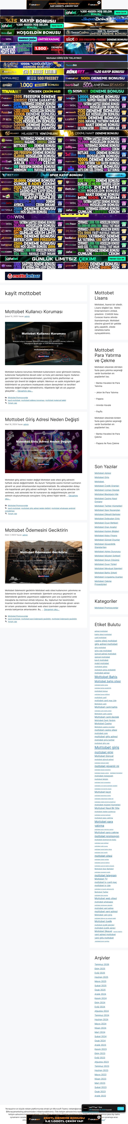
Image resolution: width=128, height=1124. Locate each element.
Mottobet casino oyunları (105, 727)
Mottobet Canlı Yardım (105, 720)
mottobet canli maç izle (105, 700)
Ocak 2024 (100, 1040)
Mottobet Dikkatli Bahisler (107, 514)
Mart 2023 (100, 1083)
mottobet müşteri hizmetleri (107, 805)
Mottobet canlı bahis (106, 707)
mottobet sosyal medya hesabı (104, 866)
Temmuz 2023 (102, 1066)
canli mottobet (100, 638)
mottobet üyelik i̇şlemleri (104, 925)
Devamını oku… (25, 391)
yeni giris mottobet (104, 938)
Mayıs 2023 (100, 1074)
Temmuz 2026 (102, 964)
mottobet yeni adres (104, 908)
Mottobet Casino (103, 723)
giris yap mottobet (103, 651)
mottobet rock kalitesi (101, 843)
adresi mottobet (101, 631)
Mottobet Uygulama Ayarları (109, 577)
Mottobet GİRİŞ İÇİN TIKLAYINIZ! (64, 58)
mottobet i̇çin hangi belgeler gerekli (106, 786)
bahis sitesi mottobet (103, 634)
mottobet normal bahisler (102, 815)
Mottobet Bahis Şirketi (106, 572)
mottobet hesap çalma (102, 773)
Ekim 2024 (100, 1002)
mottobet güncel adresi (104, 759)
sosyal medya (117, 931)
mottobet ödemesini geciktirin (64, 619)
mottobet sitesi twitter (102, 859)
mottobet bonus (101, 691)
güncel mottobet (102, 657)
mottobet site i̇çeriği (101, 852)
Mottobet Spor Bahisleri (104, 869)
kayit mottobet (14, 400)
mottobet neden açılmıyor (105, 812)
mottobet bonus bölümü (102, 694)
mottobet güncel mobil (102, 763)
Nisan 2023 (100, 1079)
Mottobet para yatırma (104, 823)
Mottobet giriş (107, 747)
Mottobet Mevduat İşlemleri (108, 568)
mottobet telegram (105, 875)
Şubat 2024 (100, 1036)
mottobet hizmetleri (116, 773)
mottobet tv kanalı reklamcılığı (104, 889)
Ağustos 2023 (102, 1062)
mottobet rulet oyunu (101, 846)
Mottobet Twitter (101, 892)
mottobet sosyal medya (102, 862)
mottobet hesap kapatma (102, 770)
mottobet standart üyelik (102, 872)
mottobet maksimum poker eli (104, 798)
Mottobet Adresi (103, 473)
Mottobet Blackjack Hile (106, 494)
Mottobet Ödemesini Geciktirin (36, 530)
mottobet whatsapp (104, 902)
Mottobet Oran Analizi (106, 527)
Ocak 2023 (100, 1091)
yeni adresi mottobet (105, 934)
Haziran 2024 (101, 1019)
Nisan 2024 (100, 1028)
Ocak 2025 (100, 990)
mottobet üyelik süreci (105, 928)
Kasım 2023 (101, 1049)
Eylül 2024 (100, 1007)
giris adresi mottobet (106, 644)
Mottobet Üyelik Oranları (107, 486)
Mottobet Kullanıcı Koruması (33, 311)
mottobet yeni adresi (106, 911)
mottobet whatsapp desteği (103, 905)
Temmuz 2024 (102, 1015)
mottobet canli (100, 698)
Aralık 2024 (100, 994)
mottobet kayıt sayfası (102, 941)
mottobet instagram (104, 776)
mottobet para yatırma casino (104, 829)
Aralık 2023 (100, 1045)
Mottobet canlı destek (107, 717)
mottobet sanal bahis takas (103, 849)
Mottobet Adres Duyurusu (108, 551)
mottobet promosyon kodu (105, 840)
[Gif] (64, 133)
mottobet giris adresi (106, 736)
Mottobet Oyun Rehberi (106, 523)
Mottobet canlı (100, 704)
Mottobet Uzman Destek (107, 490)
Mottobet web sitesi (106, 898)
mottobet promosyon (107, 836)
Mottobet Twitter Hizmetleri (108, 506)
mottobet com (101, 733)
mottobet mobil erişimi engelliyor (105, 802)
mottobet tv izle (102, 885)
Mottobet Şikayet (103, 931)
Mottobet (99, 481)
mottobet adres (101, 667)
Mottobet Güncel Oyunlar (107, 540)
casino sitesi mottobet (106, 640)
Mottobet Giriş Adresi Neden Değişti (42, 419)
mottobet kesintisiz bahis (103, 795)
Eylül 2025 (100, 973)
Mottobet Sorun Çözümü (107, 560)
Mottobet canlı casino (103, 714)
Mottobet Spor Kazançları (107, 510)
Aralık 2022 (100, 1096)
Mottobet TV (101, 879)
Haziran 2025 (101, 977)
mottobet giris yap (102, 743)
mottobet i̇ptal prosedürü (102, 782)
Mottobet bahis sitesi (108, 681)
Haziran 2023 (101, 1070)
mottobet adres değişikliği (105, 670)
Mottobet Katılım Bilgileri (107, 531)
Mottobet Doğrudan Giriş (107, 518)
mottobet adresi (102, 673)
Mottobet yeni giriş (103, 915)
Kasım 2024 (101, 998)
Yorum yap (12, 403)
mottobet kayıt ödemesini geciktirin (36, 619)
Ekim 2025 (100, 968)
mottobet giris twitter (104, 740)
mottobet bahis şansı (101, 685)
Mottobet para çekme (107, 832)
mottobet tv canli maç (106, 882)
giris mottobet (100, 648)
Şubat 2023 (100, 1087)
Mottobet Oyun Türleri (106, 564)
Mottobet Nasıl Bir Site (107, 808)
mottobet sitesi (103, 855)
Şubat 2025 (100, 985)
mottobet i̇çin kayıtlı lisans (103, 789)
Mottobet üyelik (103, 921)
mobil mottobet (102, 663)
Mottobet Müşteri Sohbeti (107, 556)
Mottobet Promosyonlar (18, 397)
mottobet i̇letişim (101, 779)
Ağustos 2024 (102, 1011)
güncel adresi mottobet (105, 654)
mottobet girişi (104, 752)
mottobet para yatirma (104, 818)
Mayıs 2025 (100, 981)
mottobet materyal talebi (55, 400)
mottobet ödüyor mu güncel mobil (105, 918)
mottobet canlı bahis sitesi (103, 711)
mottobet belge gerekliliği (103, 688)
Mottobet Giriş (102, 477)
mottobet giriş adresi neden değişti (35, 508)
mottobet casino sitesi (106, 730)
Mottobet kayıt (103, 792)
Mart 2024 (100, 1032)
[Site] (32, 98)
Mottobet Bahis (106, 677)
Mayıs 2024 (100, 1024)
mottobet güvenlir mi (107, 766)
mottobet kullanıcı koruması (32, 400)
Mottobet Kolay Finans (106, 535)
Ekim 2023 (100, 1053)
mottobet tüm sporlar (101, 895)
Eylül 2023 (100, 1057)
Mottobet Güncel (104, 756)
